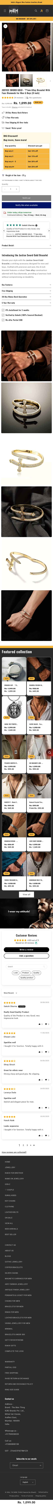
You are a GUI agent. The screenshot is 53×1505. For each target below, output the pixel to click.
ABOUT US (9, 1250)
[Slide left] (2, 81)
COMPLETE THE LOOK (14, 1351)
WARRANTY (10, 1362)
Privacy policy (14, 1496)
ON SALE (8, 1218)
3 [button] (27, 1145)
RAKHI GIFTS (10, 1346)
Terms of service (27, 1496)
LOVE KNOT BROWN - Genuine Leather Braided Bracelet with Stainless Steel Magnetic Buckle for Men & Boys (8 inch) (36, 841)
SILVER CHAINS (11, 1273)
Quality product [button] (26, 978)
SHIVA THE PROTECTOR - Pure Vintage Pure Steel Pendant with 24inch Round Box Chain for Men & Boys (11, 724)
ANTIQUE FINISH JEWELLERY (17, 1290)
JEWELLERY (10, 1167)
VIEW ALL (9, 1223)
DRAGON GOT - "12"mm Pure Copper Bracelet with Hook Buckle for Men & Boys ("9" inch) (11, 685)
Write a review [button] (26, 950)
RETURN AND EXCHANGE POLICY (19, 1384)
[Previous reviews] (4, 230)
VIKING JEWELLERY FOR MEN (17, 1323)
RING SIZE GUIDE (12, 1390)
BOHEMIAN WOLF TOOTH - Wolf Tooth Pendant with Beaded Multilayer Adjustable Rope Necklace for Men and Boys (36, 880)
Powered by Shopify (29, 1492)
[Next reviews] (49, 230)
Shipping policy (40, 1496)
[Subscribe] (40, 1465)
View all (26, 894)
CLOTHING (9, 1206)
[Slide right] (50, 81)
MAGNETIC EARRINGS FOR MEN (18, 1278)
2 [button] (23, 1145)
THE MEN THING (16, 1492)
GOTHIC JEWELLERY (13, 1262)
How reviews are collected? (14, 1152)
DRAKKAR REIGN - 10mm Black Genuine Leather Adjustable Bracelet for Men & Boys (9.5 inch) (11, 841)
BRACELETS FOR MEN (14, 1306)
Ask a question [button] (26, 956)
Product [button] (25, 973)
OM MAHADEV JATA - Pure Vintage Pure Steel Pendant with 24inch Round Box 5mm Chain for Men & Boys (36, 763)
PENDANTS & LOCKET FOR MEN (18, 1295)
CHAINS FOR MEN (12, 1301)
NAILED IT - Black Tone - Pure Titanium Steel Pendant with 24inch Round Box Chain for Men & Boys (11, 802)
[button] (5, 10)
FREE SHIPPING (11, 1373)
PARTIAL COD (10, 1367)
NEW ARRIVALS (11, 1229)
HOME (7, 1162)
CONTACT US (10, 1245)
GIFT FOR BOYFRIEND (14, 1340)
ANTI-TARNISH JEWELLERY (16, 1284)
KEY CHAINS (10, 1201)
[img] (9, 1003)
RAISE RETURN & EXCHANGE (17, 1378)
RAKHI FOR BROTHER (14, 1173)
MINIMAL (9, 1329)
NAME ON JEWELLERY (14, 1179)
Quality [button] (36, 973)
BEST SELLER (10, 1234)
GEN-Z (7, 1184)
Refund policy (43, 1492)
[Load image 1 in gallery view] (12, 80)
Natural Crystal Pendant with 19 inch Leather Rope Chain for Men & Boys (36, 802)
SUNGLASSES (10, 1195)
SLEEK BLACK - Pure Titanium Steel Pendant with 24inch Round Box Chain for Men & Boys (36, 724)
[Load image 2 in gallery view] (26, 80)
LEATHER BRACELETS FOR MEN (18, 1318)
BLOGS (8, 1256)
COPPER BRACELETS (14, 1267)
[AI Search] (49, 752)
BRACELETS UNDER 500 (15, 1334)
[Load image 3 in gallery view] (40, 80)
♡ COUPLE (9, 1190)
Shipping (15, 107)
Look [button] (16, 973)
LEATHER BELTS (11, 1212)
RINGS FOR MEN (12, 1312)
